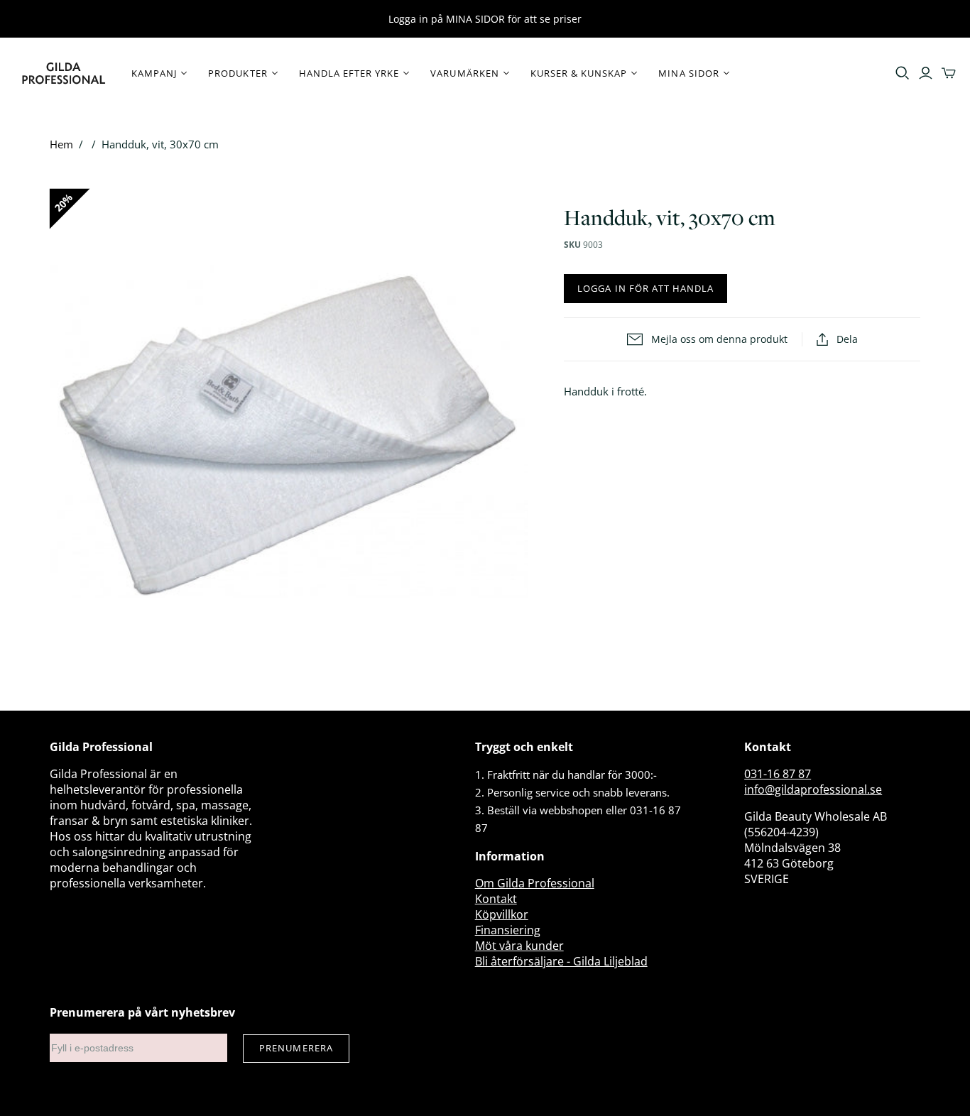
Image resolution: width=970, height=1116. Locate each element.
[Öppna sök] (902, 73)
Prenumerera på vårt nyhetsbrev (142, 1012)
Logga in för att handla (645, 288)
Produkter (237, 73)
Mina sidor (688, 73)
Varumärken (464, 73)
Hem (61, 144)
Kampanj (154, 73)
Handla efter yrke (349, 73)
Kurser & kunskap (579, 73)
